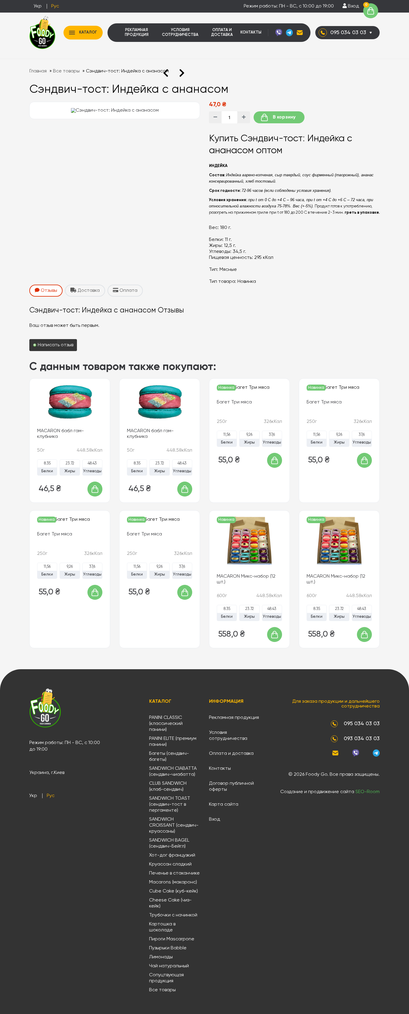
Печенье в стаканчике (174, 873)
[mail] (299, 32)
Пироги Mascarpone (171, 939)
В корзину (284, 117)
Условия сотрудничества (180, 32)
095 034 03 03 (348, 32)
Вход (353, 6)
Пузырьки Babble (168, 948)
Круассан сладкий (170, 864)
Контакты (250, 32)
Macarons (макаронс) (173, 882)
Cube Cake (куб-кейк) (173, 891)
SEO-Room (367, 792)
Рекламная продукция (137, 32)
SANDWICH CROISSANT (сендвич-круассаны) (174, 825)
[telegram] (289, 32)
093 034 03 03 (362, 738)
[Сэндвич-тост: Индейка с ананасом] (115, 110)
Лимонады (161, 957)
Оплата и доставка (222, 32)
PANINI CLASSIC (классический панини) (166, 723)
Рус (55, 6)
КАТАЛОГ (88, 32)
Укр (38, 6)
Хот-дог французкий (172, 855)
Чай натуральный (169, 966)
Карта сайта (223, 804)
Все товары (162, 990)
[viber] (278, 32)
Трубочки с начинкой (173, 915)
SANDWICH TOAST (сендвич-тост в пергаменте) (169, 804)
